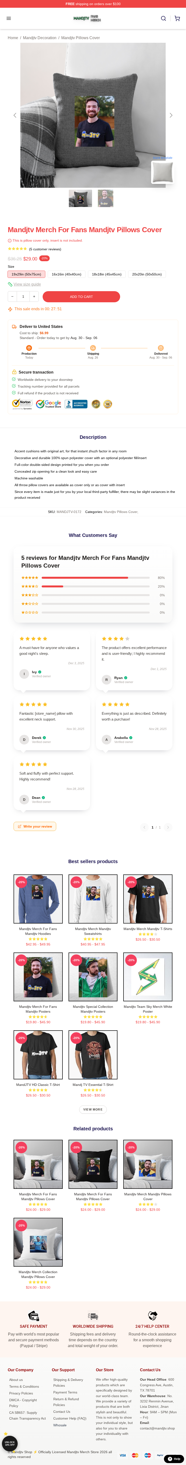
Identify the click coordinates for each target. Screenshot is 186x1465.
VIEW (38, 919)
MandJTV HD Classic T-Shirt (38, 1085)
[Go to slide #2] (105, 198)
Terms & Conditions (24, 1386)
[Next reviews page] (168, 827)
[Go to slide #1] (80, 198)
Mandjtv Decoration (39, 38)
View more (93, 1109)
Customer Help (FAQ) (69, 1418)
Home (13, 38)
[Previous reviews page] (144, 827)
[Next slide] (171, 115)
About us (16, 1380)
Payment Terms (65, 1392)
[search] (163, 18)
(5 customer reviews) (45, 249)
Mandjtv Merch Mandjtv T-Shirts (148, 929)
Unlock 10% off (10, 1443)
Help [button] (177, 1459)
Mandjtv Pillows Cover (80, 38)
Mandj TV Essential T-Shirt (93, 1085)
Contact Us (61, 1412)
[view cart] (177, 18)
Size (11, 266)
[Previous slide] (15, 115)
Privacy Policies (21, 1393)
